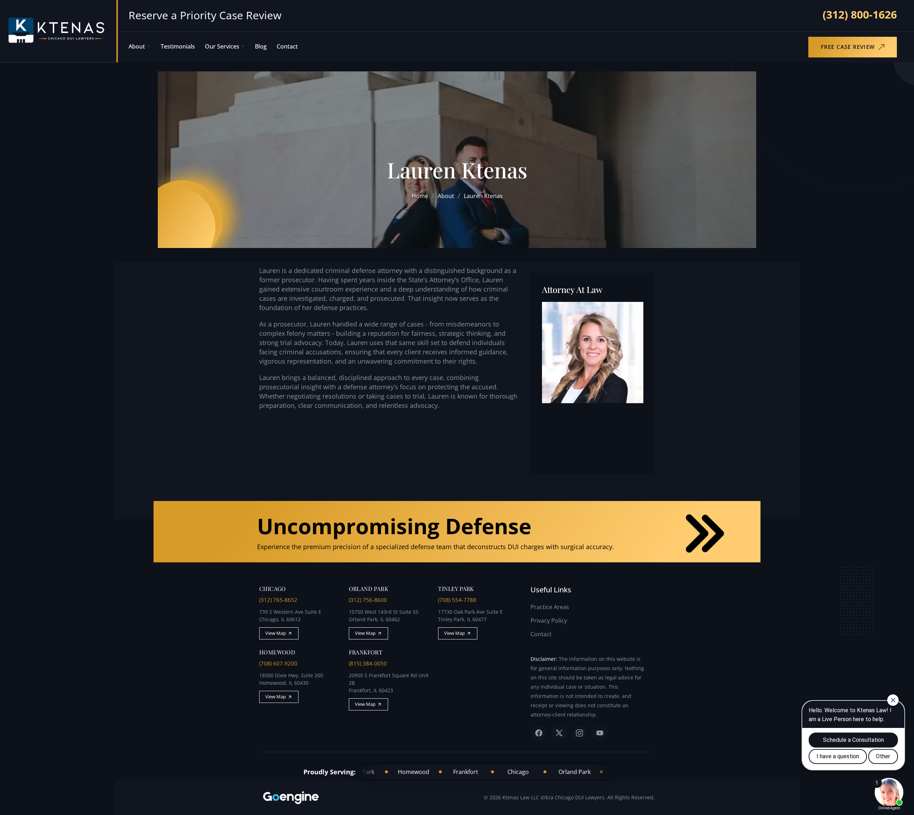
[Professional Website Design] (295, 797)
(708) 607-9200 (278, 663)
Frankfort (434, 772)
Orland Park (543, 772)
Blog (261, 46)
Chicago (487, 772)
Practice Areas (550, 607)
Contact (287, 46)
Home (420, 196)
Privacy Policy (549, 620)
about (446, 196)
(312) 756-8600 (368, 599)
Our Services (222, 46)
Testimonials (178, 46)
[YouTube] (600, 733)
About (137, 46)
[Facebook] (539, 733)
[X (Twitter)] (559, 733)
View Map (275, 633)
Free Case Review (848, 46)
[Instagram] (579, 733)
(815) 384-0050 (368, 663)
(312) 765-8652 (278, 599)
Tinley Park (596, 772)
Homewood (382, 772)
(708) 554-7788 (457, 599)
